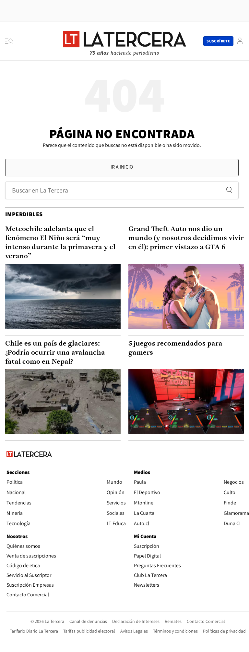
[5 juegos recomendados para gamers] (186, 401)
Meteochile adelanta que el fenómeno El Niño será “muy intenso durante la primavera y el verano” (60, 243)
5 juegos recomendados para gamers (175, 348)
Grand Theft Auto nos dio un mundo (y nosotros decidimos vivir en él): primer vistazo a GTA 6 (186, 238)
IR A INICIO (122, 166)
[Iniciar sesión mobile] (240, 41)
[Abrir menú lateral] (11, 41)
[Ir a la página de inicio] (124, 41)
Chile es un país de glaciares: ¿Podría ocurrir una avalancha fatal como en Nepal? (55, 353)
